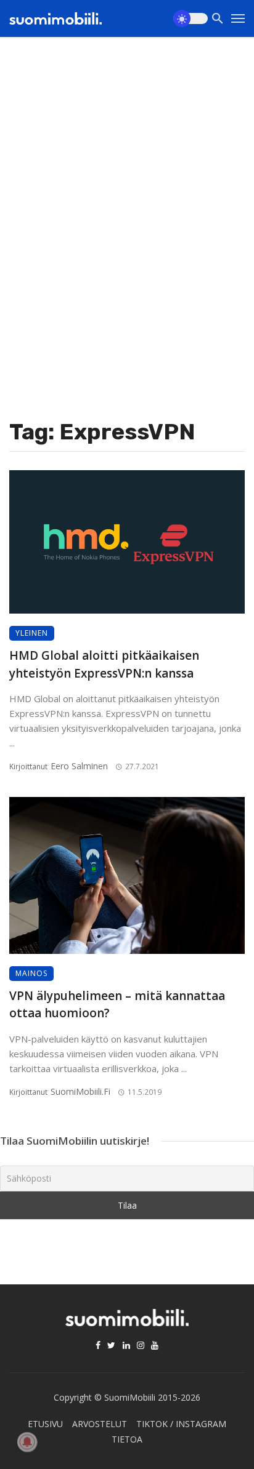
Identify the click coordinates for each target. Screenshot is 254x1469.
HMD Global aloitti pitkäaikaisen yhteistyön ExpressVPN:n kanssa (104, 664)
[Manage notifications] (27, 1442)
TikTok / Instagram (181, 1424)
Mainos (31, 973)
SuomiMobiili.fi (80, 1091)
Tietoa (127, 1439)
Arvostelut (99, 1424)
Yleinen (31, 633)
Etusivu (45, 1424)
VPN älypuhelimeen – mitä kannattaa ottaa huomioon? (117, 1005)
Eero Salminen (79, 766)
